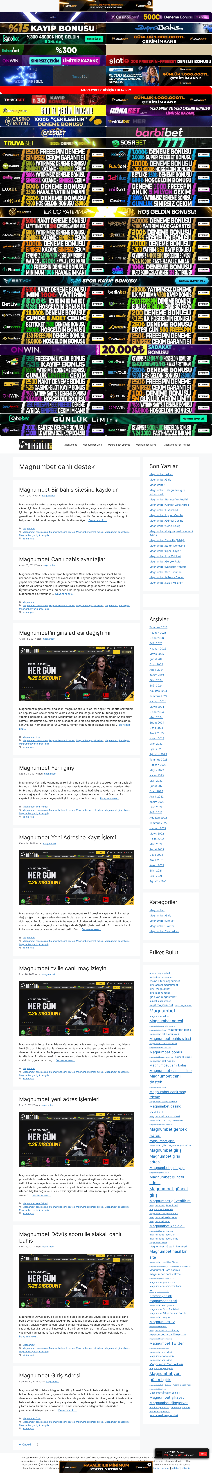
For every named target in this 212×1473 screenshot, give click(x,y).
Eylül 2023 (155, 749)
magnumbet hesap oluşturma (163, 1213)
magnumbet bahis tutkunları (163, 1043)
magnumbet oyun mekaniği (180, 1266)
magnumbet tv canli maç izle (167, 1334)
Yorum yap (28, 538)
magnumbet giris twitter (180, 1145)
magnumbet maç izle (162, 1234)
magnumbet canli (183, 1057)
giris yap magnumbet (162, 997)
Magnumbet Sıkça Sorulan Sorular (168, 1313)
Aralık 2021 (156, 860)
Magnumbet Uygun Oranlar (166, 515)
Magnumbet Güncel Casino (166, 520)
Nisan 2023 (156, 775)
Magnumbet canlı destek (62, 532)
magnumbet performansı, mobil (161, 1278)
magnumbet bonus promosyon (161, 1057)
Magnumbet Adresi (161, 474)
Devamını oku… (97, 520)
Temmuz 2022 (158, 823)
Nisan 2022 (156, 838)
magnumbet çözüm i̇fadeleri (160, 1385)
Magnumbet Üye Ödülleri (165, 556)
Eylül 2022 (155, 812)
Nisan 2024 (156, 712)
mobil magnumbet (159, 1407)
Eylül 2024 (155, 685)
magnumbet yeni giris (161, 1368)
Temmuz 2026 (158, 627)
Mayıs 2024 (156, 706)
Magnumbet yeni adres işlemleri (59, 1099)
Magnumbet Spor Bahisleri (164, 1309)
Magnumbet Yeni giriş (46, 767)
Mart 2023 (156, 780)
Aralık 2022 (156, 796)
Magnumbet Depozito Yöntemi (168, 566)
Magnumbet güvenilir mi (170, 1201)
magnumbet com (157, 1120)
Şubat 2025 (156, 659)
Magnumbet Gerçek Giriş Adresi (169, 504)
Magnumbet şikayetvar (168, 1403)
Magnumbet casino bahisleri (163, 1101)
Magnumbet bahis (179, 1029)
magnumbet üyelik (182, 1385)
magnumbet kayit (159, 1221)
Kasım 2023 (156, 738)
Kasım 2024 (156, 675)
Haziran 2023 (157, 764)
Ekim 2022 (155, 807)
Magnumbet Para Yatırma (164, 1270)
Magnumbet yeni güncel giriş (34, 535)
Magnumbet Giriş (92, 444)
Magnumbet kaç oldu (167, 1226)
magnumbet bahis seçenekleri (164, 1034)
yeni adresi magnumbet (163, 1415)
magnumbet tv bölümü (158, 1327)
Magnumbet (70, 444)
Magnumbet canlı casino (35, 532)
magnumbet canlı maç (158, 1087)
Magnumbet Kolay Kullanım (166, 582)
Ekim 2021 (155, 870)
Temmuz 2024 (158, 696)
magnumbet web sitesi (160, 1352)
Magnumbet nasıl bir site (168, 1254)
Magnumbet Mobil (158, 1242)
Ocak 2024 (156, 727)
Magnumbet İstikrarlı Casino (166, 577)
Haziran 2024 (157, 701)
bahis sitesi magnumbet (161, 977)
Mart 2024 (156, 717)
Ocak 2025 (156, 664)
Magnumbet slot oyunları (161, 1305)
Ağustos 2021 (158, 881)
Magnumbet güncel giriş (117, 532)
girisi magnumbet (159, 988)
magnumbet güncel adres (159, 1173)
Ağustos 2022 (158, 817)
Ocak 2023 (156, 791)
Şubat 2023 (156, 786)
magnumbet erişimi (175, 1120)
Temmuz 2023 (158, 759)
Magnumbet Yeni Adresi (177, 444)
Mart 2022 (155, 844)
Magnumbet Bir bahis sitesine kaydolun (69, 489)
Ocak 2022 (156, 854)
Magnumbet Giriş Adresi (49, 1375)
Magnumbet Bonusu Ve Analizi (168, 499)
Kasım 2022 (156, 801)
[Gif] (106, 212)
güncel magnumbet (160, 1000)
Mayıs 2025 (156, 653)
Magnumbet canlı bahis (168, 1065)
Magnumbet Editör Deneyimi (167, 545)
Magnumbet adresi (166, 1021)
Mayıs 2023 (156, 770)
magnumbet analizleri (157, 1030)
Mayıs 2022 (156, 833)
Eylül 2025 (155, 643)
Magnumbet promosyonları (160, 1293)
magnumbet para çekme (165, 1274)
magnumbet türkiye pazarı (159, 1348)
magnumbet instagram (163, 1217)
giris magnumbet (159, 992)
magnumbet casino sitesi (164, 1116)
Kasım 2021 (156, 865)
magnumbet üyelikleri (157, 1389)
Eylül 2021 (155, 875)
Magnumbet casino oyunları (165, 1109)
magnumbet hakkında (161, 1209)
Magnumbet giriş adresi (164, 1159)
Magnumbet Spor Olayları (165, 551)
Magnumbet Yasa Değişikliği (167, 540)
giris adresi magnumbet (163, 984)
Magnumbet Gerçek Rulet (165, 561)
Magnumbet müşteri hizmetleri (168, 1246)
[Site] (53, 154)
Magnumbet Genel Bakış (164, 525)
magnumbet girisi (162, 1141)
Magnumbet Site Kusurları (165, 572)
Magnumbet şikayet (166, 1397)
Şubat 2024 (156, 722)
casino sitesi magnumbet (164, 981)
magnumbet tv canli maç (164, 1330)
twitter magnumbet (159, 1411)
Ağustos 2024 (158, 690)
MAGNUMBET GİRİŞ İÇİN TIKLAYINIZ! (106, 90)
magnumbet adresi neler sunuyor (162, 1026)
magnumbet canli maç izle (162, 1061)
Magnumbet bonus (165, 1052)
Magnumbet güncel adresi (166, 1180)
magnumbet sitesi (163, 1301)
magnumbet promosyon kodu (165, 1286)
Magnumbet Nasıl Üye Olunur (163, 1262)
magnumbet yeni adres (160, 1360)
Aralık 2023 (156, 733)
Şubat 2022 (156, 849)
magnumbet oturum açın (158, 1266)
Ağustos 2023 (158, 754)
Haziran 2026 (157, 632)
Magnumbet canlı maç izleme (167, 1094)
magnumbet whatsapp (161, 1356)
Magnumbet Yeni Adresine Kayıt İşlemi (67, 837)
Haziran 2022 (157, 828)
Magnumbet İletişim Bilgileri (164, 1392)
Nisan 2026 (156, 638)
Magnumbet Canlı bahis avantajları (63, 559)
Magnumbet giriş (165, 1150)
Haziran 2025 (157, 648)
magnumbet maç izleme (163, 1238)
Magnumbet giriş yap (167, 1167)
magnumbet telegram (160, 1317)
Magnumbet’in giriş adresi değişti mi (64, 632)
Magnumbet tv (162, 1322)
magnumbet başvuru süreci (160, 1048)
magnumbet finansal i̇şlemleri (161, 1125)
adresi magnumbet (159, 973)
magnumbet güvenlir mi (163, 1205)
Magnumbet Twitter (146, 444)
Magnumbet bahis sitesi (170, 1038)
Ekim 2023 (156, 743)
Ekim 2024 (156, 680)
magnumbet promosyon (162, 1282)
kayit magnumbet (161, 1005)
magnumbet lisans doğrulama (161, 1231)
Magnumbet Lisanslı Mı (163, 510)
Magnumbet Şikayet (119, 444)
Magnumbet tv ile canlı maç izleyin (62, 968)
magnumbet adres (159, 1016)
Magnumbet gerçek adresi (89, 532)
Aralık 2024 (156, 669)
